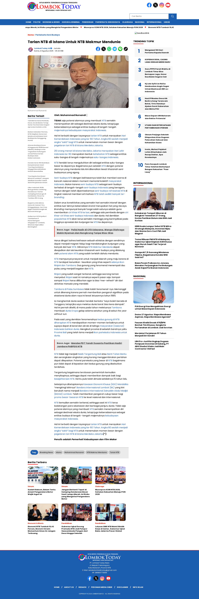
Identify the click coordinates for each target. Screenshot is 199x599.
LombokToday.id (42, 48)
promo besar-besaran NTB (68, 397)
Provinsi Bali (60, 332)
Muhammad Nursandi (74, 452)
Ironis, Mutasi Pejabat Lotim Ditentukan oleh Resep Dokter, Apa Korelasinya (156, 153)
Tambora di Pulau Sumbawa (69, 289)
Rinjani (57, 274)
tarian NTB (96, 135)
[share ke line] (121, 50)
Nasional (140, 22)
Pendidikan (87, 22)
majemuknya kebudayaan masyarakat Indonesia (80, 130)
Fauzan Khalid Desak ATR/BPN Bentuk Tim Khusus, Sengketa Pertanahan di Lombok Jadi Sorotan (153, 325)
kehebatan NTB (101, 154)
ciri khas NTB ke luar (79, 212)
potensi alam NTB (68, 253)
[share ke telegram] (115, 50)
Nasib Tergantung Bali (89, 354)
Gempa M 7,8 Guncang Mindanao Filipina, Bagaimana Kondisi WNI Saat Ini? (152, 255)
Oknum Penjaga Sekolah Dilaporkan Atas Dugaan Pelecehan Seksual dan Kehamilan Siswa (157, 138)
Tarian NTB (114, 452)
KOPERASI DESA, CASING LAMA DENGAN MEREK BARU (157, 60)
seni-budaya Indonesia (96, 187)
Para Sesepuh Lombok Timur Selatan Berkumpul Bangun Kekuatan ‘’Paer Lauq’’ (157, 168)
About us (69, 587)
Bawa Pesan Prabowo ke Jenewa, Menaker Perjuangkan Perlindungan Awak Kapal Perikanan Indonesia (153, 265)
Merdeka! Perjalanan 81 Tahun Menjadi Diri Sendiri (150, 334)
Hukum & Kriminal (71, 22)
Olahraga (127, 22)
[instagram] (162, 7)
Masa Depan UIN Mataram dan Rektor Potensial (158, 117)
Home (28, 22)
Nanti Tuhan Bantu (116, 354)
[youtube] (168, 7)
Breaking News (46, 452)
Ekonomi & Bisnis (51, 22)
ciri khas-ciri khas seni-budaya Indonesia (91, 214)
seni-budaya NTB (89, 184)
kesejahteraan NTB (64, 378)
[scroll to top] (190, 594)
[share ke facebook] (98, 50)
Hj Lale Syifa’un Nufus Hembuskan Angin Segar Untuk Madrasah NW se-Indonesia (157, 87)
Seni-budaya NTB (63, 177)
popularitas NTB (62, 218)
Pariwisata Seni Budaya (107, 22)
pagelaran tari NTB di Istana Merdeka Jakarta (78, 145)
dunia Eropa (71, 310)
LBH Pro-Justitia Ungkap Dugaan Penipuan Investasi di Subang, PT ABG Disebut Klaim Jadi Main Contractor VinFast (152, 345)
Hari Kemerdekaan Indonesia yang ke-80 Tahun (90, 137)
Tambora (117, 307)
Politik (36, 22)
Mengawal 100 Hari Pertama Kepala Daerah (157, 51)
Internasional (154, 22)
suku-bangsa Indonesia (106, 157)
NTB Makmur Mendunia (100, 247)
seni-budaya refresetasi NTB (110, 190)
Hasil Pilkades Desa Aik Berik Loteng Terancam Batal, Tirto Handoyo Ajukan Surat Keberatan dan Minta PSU (157, 103)
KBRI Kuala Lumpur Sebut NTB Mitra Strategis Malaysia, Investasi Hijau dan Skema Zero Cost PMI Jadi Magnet (153, 230)
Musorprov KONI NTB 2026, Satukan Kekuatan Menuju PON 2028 (100, 27)
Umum (167, 22)
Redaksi (82, 587)
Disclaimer (122, 587)
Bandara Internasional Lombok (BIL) (95, 387)
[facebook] (150, 7)
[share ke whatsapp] (109, 50)
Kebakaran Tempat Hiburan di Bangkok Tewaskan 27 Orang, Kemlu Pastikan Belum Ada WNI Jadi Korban (153, 217)
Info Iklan (138, 587)
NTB (104, 120)
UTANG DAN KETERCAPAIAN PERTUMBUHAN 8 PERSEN (158, 126)
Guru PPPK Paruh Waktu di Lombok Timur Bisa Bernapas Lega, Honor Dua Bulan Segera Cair (157, 73)
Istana (58, 452)
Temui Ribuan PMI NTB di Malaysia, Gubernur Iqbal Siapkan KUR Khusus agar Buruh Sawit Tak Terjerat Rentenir (153, 243)
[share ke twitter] (104, 50)
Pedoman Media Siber (101, 587)
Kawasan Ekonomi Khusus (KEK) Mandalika (105, 384)
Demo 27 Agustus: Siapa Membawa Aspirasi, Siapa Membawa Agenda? (153, 315)
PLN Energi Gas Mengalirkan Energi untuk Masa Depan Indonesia (153, 307)
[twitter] (156, 7)
